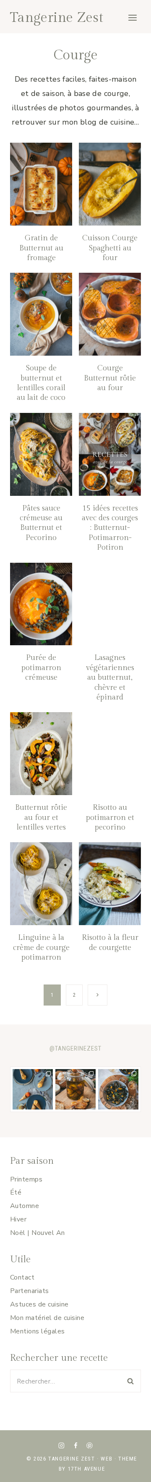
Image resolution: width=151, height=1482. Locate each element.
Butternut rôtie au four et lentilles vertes (41, 817)
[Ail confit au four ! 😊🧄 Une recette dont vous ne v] (75, 1089)
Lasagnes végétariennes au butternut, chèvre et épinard (110, 677)
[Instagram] (61, 1445)
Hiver (18, 1219)
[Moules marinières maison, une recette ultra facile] (118, 1089)
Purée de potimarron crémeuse (41, 667)
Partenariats (29, 1291)
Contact (22, 1277)
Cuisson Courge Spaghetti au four (110, 248)
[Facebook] (75, 1445)
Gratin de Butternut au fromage (41, 248)
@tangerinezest (75, 1048)
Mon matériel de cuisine (47, 1317)
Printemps (26, 1179)
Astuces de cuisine (39, 1304)
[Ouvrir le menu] (132, 17)
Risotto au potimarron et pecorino (110, 817)
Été (15, 1192)
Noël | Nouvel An (37, 1232)
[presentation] (41, 184)
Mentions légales (37, 1331)
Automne (24, 1206)
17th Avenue (86, 1469)
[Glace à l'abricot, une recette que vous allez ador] (33, 1089)
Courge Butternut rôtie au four (110, 378)
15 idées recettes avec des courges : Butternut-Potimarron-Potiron (110, 528)
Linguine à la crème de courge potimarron (41, 947)
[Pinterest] (89, 1445)
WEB (106, 1458)
